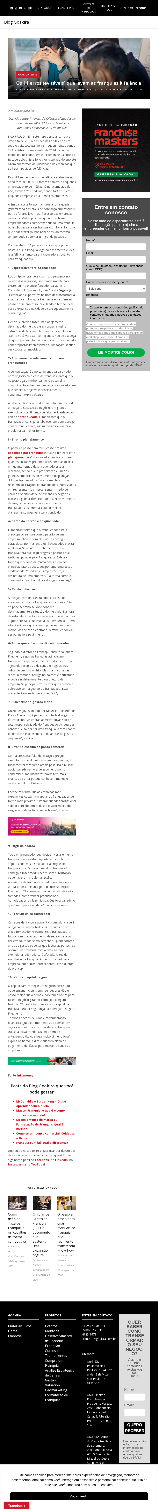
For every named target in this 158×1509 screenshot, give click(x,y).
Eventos (51, 1326)
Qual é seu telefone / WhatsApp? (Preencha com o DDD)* (115, 267)
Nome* (90, 240)
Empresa (92, 294)
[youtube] (20, 8)
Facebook (42, 1160)
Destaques (45, 8)
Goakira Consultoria (48, 89)
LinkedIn (61, 1160)
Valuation (52, 1385)
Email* (90, 253)
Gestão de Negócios (89, 7)
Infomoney (25, 1075)
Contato (127, 8)
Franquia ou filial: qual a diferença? (42, 1143)
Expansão (52, 1345)
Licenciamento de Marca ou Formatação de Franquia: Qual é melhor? (39, 1124)
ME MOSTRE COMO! (116, 352)
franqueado (29, 417)
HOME (28, 8)
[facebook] (11, 8)
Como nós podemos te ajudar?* (107, 282)
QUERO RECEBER (134, 1427)
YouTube (37, 1164)
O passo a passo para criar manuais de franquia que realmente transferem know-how (66, 1232)
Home (12, 1331)
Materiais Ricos (108, 7)
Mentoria (52, 1331)
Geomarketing (56, 1390)
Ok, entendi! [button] (79, 1496)
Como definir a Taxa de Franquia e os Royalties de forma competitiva (17, 1228)
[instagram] (16, 8)
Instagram (16, 1164)
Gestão (50, 1380)
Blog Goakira (16, 22)
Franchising (67, 8)
